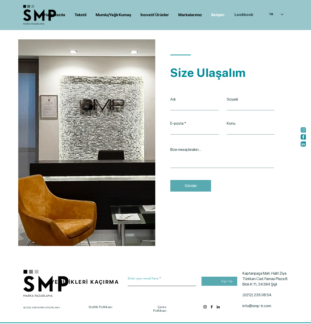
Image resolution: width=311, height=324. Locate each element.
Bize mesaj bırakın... (185, 150)
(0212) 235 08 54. (259, 295)
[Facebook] (303, 137)
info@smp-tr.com (256, 306)
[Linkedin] (303, 144)
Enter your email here (143, 278)
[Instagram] (303, 130)
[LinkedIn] (218, 307)
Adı (173, 99)
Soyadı (232, 99)
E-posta (177, 123)
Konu (231, 123)
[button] (112, 14)
